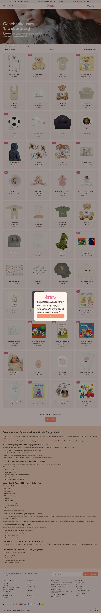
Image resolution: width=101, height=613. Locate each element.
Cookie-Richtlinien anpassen (51, 312)
